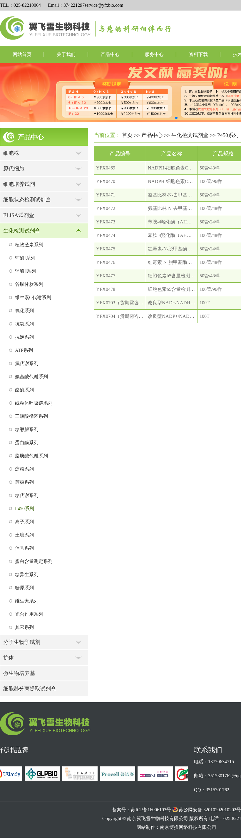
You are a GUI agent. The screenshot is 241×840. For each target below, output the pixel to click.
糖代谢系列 (27, 495)
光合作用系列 (29, 614)
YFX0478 (105, 289)
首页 (127, 135)
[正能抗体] (152, 779)
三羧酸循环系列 (31, 416)
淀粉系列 (24, 468)
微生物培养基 (19, 673)
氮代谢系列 (27, 363)
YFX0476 (105, 262)
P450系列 (24, 508)
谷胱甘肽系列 (29, 284)
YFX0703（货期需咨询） (122, 302)
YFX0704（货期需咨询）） (124, 316)
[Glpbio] (39, 779)
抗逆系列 (24, 337)
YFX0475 (105, 248)
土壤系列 (24, 534)
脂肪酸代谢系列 (31, 455)
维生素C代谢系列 (33, 297)
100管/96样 (211, 181)
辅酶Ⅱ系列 (25, 271)
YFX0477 (105, 275)
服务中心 (154, 54)
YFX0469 (105, 167)
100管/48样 (211, 208)
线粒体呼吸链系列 (34, 403)
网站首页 (22, 54)
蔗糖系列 (24, 482)
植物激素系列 (29, 244)
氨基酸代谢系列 (31, 376)
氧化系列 (24, 310)
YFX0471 (105, 194)
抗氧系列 (24, 323)
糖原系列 (24, 587)
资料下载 (198, 54)
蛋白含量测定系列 (34, 561)
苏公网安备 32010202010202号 (210, 809)
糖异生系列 (27, 574)
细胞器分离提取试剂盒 (29, 689)
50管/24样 (210, 194)
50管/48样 (210, 167)
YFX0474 (105, 235)
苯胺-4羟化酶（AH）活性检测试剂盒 (186, 221)
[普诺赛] (114, 779)
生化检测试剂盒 (189, 135)
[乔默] (76, 779)
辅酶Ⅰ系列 (25, 257)
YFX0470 (105, 181)
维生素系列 (27, 600)
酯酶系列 (24, 389)
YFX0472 (105, 208)
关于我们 (66, 54)
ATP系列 (24, 350)
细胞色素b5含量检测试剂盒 (176, 275)
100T (205, 302)
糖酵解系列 (27, 429)
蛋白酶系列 (27, 442)
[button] (176, 118)
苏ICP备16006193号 (151, 809)
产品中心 (110, 54)
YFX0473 (105, 221)
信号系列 (24, 548)
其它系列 (24, 627)
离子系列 (24, 521)
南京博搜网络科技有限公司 (188, 827)
